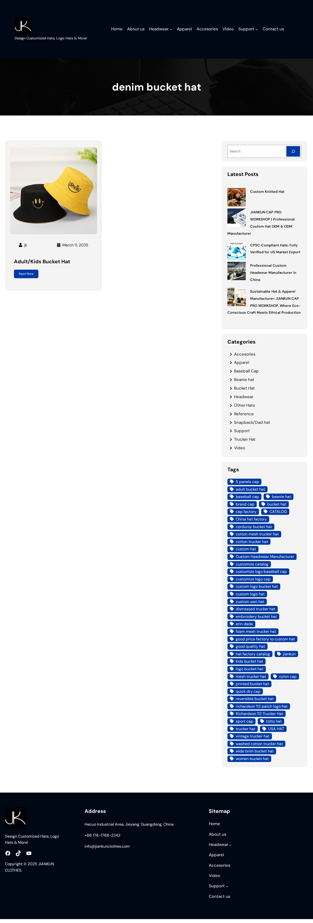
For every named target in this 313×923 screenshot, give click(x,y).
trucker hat (245, 728)
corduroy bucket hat (254, 526)
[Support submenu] (257, 29)
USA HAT (276, 728)
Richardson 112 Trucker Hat (259, 713)
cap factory (246, 511)
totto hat (274, 721)
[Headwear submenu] (171, 29)
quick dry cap (248, 691)
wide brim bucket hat (255, 751)
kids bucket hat (249, 661)
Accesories (244, 354)
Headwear (243, 396)
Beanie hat (244, 379)
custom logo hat (250, 594)
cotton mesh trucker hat (257, 534)
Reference (244, 413)
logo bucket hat (249, 668)
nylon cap (288, 676)
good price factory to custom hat (265, 639)
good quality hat (250, 646)
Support (242, 430)
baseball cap (247, 496)
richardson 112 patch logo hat (262, 706)
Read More (26, 274)
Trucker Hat (245, 439)
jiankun (289, 654)
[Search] (293, 151)
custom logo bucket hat (257, 586)
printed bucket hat (252, 683)
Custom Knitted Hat (267, 191)
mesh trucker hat (251, 676)
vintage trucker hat (252, 736)
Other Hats (244, 405)
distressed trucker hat (255, 608)
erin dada (244, 623)
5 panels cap (247, 481)
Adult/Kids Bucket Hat (42, 262)
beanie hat (281, 496)
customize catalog (252, 564)
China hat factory (251, 519)
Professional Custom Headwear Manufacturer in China (273, 272)
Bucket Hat (244, 388)
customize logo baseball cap (261, 571)
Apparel (241, 362)
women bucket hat (252, 758)
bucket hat (276, 504)
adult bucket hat (250, 489)
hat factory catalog (253, 654)
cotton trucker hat (252, 541)
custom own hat (250, 601)
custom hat (246, 549)
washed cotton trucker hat (259, 743)
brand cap (245, 504)
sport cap (244, 721)
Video (239, 447)
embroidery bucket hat (256, 616)
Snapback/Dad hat (252, 422)
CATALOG (278, 511)
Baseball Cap (246, 371)
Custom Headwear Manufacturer (265, 556)
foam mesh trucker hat (256, 631)
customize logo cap (253, 579)
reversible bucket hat (255, 698)
